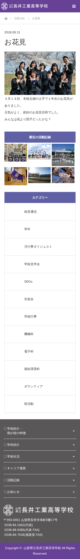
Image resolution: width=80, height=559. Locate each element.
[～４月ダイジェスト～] (39, 175)
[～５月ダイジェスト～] (15, 176)
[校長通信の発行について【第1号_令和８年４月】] (63, 175)
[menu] (74, 6)
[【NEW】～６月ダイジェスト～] (39, 152)
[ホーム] (5, 17)
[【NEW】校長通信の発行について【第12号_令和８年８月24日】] (15, 153)
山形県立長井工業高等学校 (42, 548)
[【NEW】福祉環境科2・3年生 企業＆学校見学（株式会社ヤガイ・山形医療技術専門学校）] (63, 155)
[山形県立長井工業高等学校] (24, 6)
